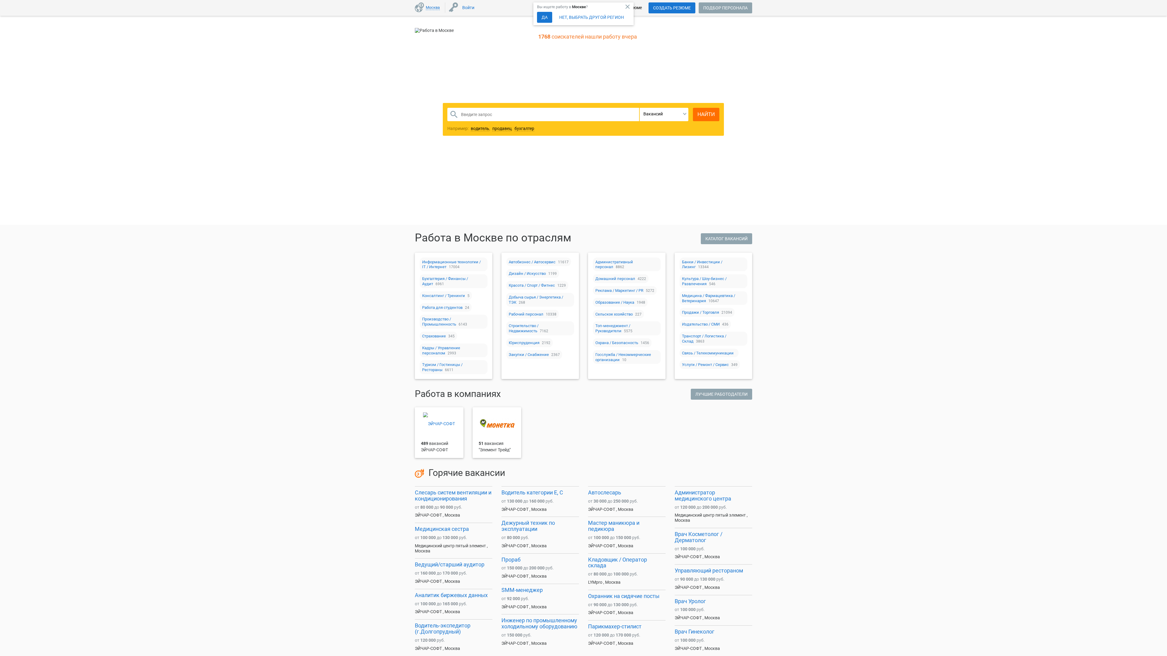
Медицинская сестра (442, 529)
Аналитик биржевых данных (451, 595)
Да (545, 17)
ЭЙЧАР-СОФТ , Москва (437, 515)
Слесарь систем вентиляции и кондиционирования (453, 495)
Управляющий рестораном (709, 570)
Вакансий (653, 113)
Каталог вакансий (726, 238)
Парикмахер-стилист (615, 626)
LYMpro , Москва (604, 582)
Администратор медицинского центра (703, 495)
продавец (501, 128)
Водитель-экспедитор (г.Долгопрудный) (442, 628)
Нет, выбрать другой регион (591, 17)
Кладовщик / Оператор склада (617, 562)
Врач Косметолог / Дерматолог (698, 537)
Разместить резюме (538, 171)
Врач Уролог (690, 601)
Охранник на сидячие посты (623, 596)
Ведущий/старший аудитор (449, 564)
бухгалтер (524, 128)
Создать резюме (672, 7)
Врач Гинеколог (694, 631)
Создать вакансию (631, 171)
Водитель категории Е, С (532, 492)
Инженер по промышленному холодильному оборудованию (539, 623)
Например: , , (490, 128)
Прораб (511, 559)
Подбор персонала (725, 7)
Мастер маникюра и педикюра (613, 526)
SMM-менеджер (522, 590)
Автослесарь (604, 492)
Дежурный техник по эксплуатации (528, 526)
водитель (480, 128)
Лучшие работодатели (721, 394)
